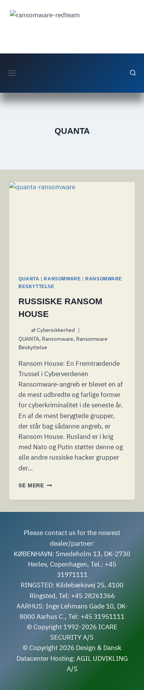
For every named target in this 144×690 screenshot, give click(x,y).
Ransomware (62, 279)
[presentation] (72, 224)
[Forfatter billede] (23, 330)
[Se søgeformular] (133, 73)
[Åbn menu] (12, 73)
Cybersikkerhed (56, 330)
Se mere (35, 485)
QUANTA (29, 279)
